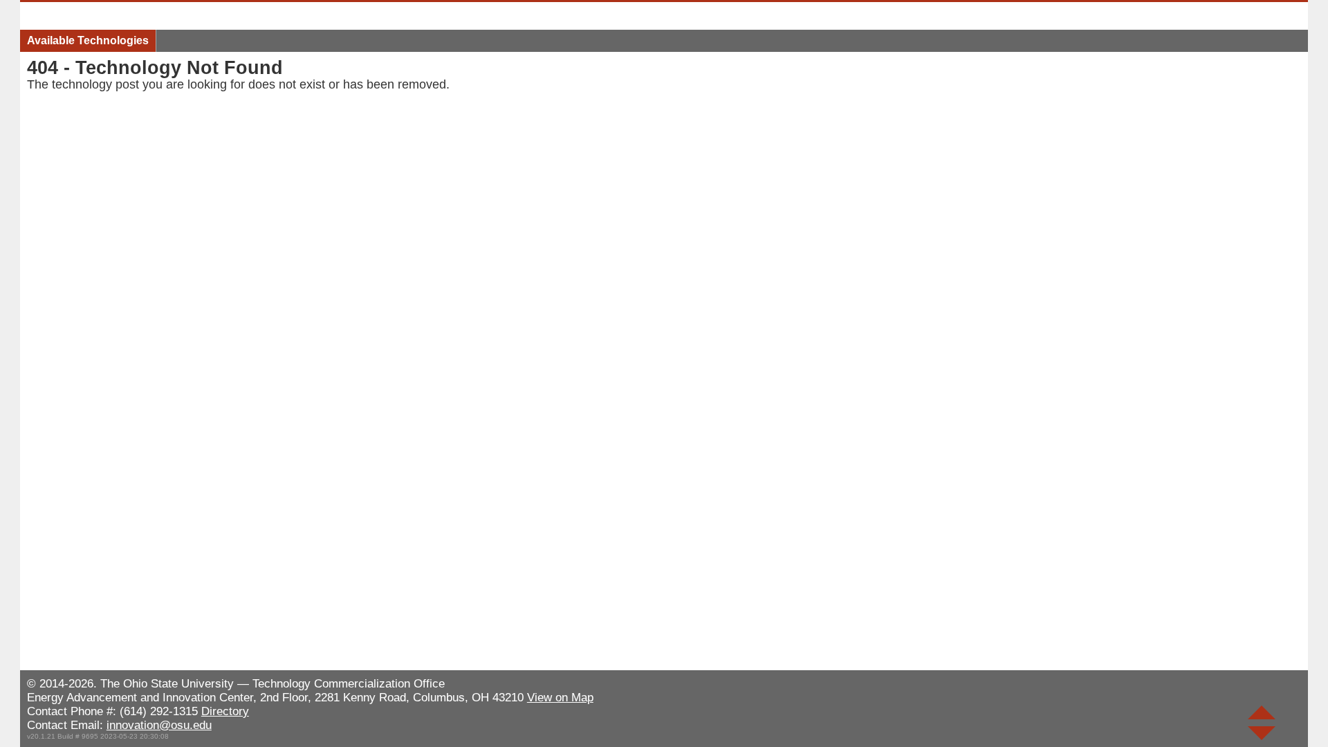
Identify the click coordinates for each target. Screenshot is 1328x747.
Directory (225, 711)
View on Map (560, 697)
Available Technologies (88, 40)
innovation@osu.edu (159, 725)
